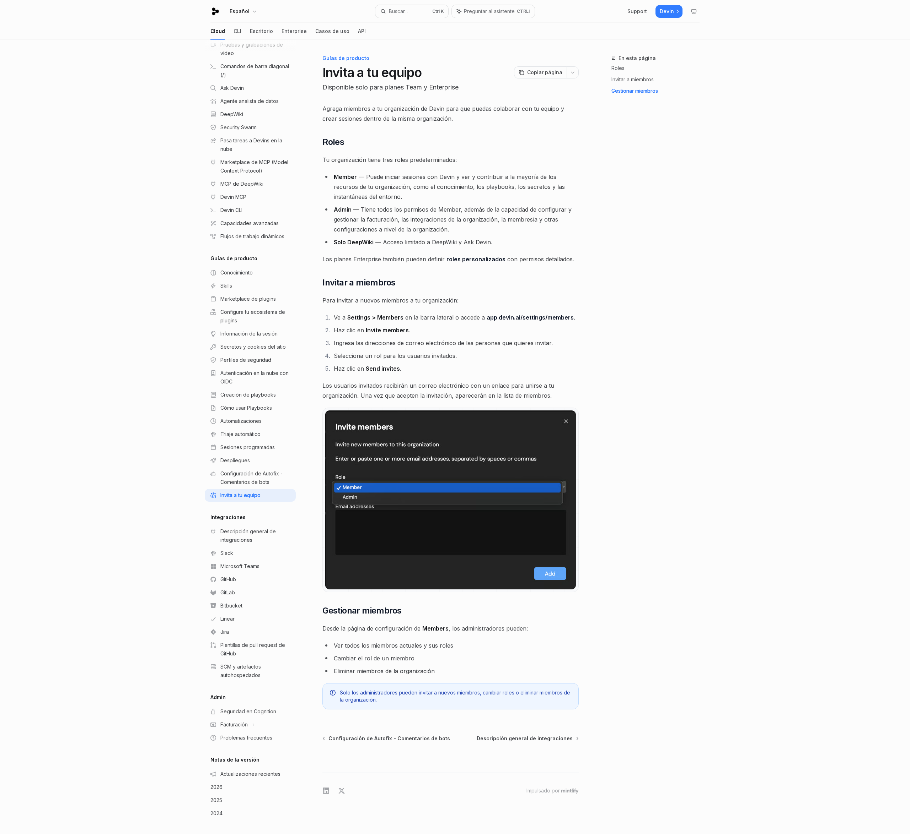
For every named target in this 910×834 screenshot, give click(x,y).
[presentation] (256, 437)
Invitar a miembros (632, 79)
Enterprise (294, 31)
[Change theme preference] (694, 11)
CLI (237, 31)
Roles (618, 68)
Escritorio (261, 31)
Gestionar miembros (634, 91)
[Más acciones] (573, 72)
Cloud (217, 31)
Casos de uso (332, 31)
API (362, 31)
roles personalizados (475, 259)
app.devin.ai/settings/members (530, 317)
